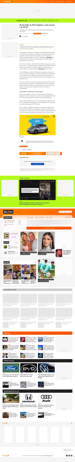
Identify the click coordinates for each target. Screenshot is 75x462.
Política (9, 344)
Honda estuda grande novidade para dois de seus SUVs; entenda (28, 405)
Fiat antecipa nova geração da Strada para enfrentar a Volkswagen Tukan (14, 385)
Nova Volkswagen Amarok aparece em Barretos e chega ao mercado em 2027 (13, 415)
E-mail (67, 1)
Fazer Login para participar (37, 163)
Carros (24, 149)
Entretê (9, 352)
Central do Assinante (60, 1)
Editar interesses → (68, 217)
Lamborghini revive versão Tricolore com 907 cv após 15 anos (50, 414)
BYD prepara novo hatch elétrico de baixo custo (26, 375)
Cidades (20, 201)
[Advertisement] (64, 385)
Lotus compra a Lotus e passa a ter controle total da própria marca (50, 384)
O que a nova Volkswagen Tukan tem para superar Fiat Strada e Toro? (11, 406)
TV (8, 336)
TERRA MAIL (52, 1)
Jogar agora (13, 237)
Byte (44, 352)
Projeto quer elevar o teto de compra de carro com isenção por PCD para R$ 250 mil (32, 385)
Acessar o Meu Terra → (18, 211)
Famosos (27, 336)
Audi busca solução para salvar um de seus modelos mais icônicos (46, 406)
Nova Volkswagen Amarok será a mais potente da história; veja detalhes (46, 376)
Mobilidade (29, 149)
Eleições (44, 344)
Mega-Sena (45, 336)
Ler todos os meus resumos (49, 228)
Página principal (9, 1)
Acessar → (17, 242)
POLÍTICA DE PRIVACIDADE (47, 455)
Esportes (28, 412)
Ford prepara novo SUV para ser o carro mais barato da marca (11, 375)
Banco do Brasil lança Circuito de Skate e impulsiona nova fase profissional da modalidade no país (31, 415)
